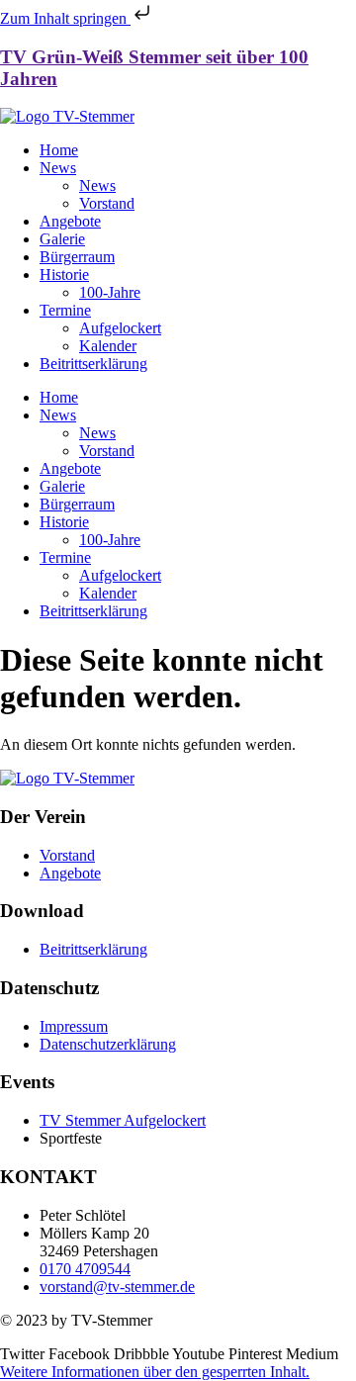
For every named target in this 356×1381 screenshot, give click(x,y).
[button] (155, 1371)
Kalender (107, 345)
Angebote (70, 221)
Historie (64, 274)
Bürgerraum (77, 256)
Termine (65, 310)
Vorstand (106, 203)
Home (59, 149)
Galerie (62, 238)
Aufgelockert (120, 328)
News (58, 167)
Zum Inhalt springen (65, 18)
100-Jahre (109, 292)
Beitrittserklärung (93, 363)
